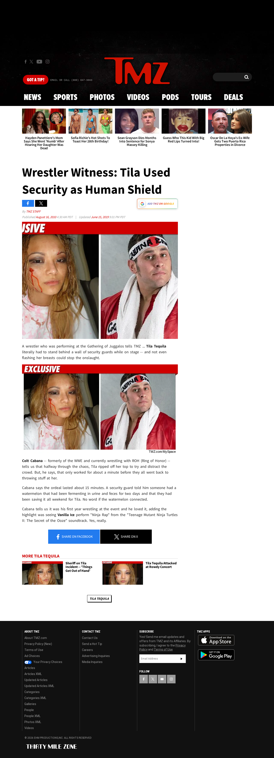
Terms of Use (33, 650)
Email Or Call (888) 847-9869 (71, 80)
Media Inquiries (92, 662)
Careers (87, 650)
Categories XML (35, 698)
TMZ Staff (33, 211)
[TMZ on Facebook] (25, 61)
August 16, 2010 (46, 217)
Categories (32, 692)
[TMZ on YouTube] (162, 679)
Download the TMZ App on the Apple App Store (216, 640)
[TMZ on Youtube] (39, 61)
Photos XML (32, 722)
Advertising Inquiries (96, 656)
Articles (29, 668)
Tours (201, 97)
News (32, 97)
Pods (170, 97)
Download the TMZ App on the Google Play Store (216, 654)
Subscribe (181, 658)
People (29, 710)
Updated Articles (36, 680)
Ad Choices (32, 656)
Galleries (30, 704)
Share (77, 536)
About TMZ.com (35, 638)
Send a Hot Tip (92, 644)
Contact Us (90, 638)
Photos (102, 97)
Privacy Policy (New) (38, 644)
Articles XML (33, 674)
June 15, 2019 (100, 217)
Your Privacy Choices (47, 662)
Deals (233, 97)
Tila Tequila (99, 598)
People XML (32, 716)
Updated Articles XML (39, 686)
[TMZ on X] (32, 61)
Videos (138, 97)
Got (35, 80)
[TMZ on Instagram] (47, 61)
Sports (65, 97)
